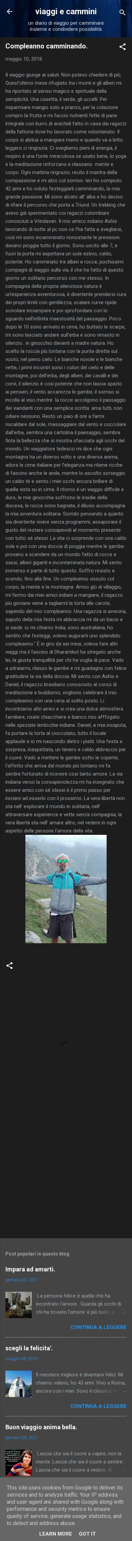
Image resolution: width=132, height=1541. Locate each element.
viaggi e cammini (66, 11)
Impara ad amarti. (30, 1269)
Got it (87, 1534)
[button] (122, 48)
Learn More (55, 1534)
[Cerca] (122, 13)
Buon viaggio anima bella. (41, 1427)
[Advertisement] (66, 1180)
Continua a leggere (98, 1327)
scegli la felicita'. (29, 1348)
